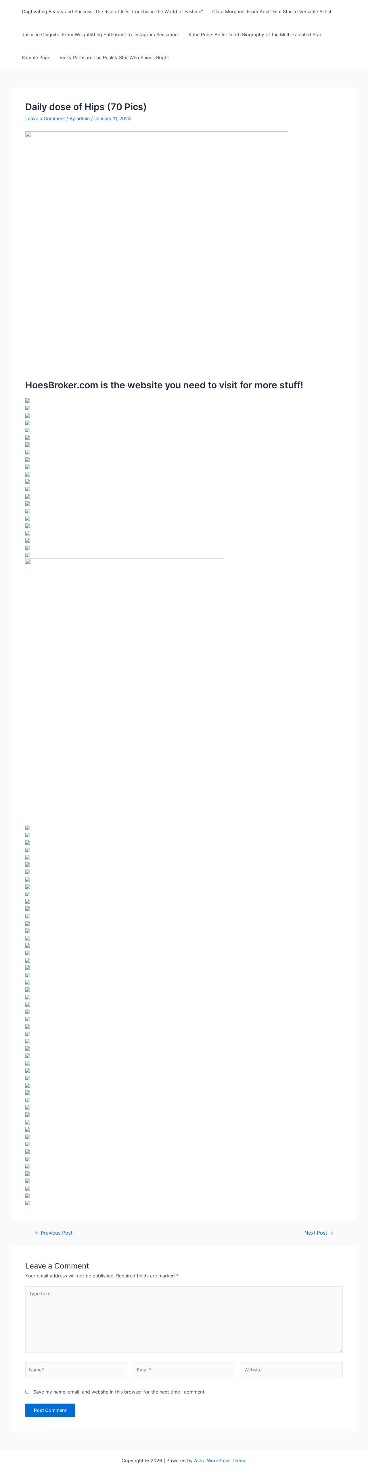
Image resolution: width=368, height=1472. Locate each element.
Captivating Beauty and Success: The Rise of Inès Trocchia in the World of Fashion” (112, 11)
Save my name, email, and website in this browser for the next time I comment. (119, 1392)
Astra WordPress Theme (220, 1460)
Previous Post (53, 1232)
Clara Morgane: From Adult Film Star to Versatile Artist (271, 11)
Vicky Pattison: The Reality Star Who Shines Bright (114, 57)
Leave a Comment (45, 118)
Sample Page (36, 57)
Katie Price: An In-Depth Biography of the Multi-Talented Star (255, 34)
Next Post (318, 1232)
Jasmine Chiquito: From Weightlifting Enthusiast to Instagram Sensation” (100, 34)
